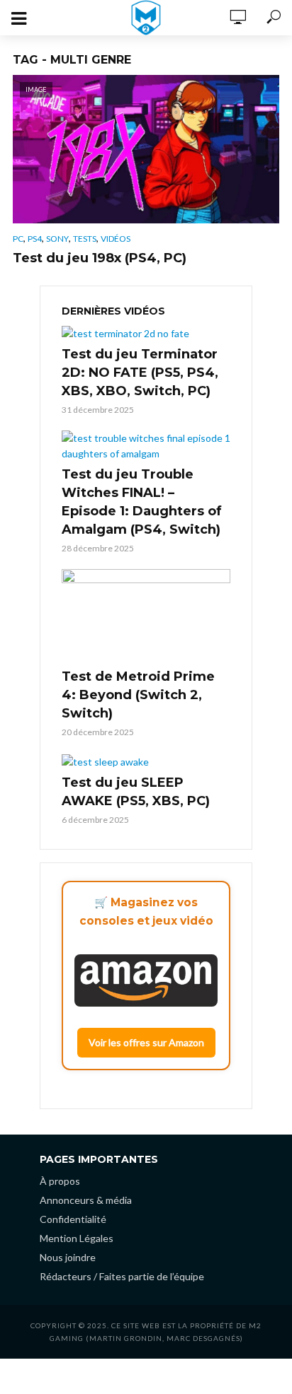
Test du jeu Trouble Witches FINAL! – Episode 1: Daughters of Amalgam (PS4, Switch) (142, 502)
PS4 (35, 238)
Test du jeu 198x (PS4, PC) (99, 258)
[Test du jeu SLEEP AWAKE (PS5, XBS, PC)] (146, 761)
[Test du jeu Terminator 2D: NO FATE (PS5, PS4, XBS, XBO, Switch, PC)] (146, 333)
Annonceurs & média (86, 1200)
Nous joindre (68, 1257)
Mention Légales (76, 1238)
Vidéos (115, 238)
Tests (84, 238)
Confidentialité (73, 1219)
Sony (57, 238)
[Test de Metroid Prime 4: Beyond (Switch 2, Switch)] (146, 616)
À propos (60, 1181)
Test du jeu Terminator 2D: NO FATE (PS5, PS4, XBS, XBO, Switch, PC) (140, 372)
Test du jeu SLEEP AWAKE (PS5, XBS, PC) (136, 792)
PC (18, 238)
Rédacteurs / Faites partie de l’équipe (122, 1276)
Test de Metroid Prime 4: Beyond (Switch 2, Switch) (138, 695)
